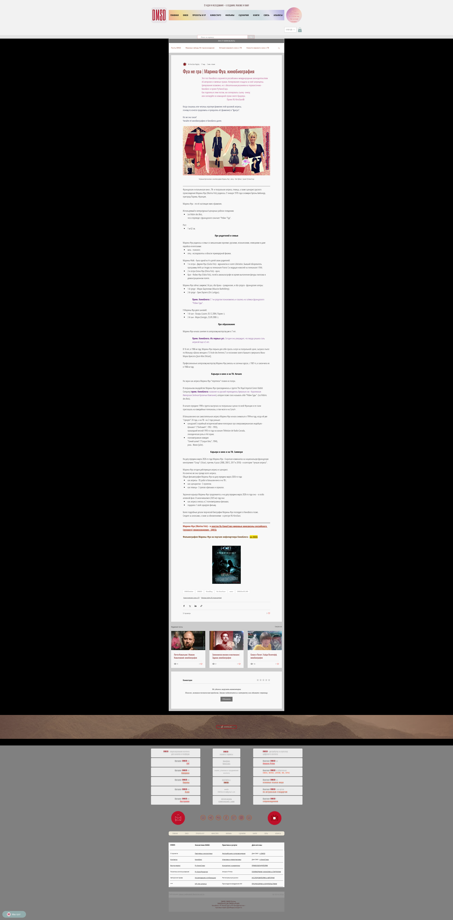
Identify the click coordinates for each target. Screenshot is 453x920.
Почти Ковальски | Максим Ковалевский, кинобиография (185, 656)
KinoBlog (209, 591)
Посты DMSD (176, 48)
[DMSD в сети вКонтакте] (218, 817)
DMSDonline (188, 591)
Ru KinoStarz (221, 591)
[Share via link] (201, 606)
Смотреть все (278, 626)
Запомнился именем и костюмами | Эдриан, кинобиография (226, 656)
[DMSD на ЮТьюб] (203, 817)
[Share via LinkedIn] (195, 606)
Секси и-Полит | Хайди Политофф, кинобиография (264, 656)
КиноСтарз (226, 763)
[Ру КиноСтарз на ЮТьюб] (249, 817)
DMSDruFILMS (242, 591)
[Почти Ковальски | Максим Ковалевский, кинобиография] (188, 640)
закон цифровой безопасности (191, 894)
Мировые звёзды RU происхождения (200, 48)
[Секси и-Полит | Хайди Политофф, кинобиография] (265, 640)
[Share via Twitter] (190, 606)
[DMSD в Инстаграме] (241, 817)
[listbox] (290, 29)
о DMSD (262, 853)
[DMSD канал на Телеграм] (210, 817)
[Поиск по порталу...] (251, 37)
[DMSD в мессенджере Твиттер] (233, 817)
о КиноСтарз (264, 859)
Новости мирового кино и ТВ (257, 48)
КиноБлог (226, 761)
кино (231, 591)
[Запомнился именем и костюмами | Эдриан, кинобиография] (227, 640)
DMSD (199, 591)
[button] (199, 15)
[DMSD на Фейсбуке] (226, 817)
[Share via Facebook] (184, 606)
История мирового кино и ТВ (230, 48)
